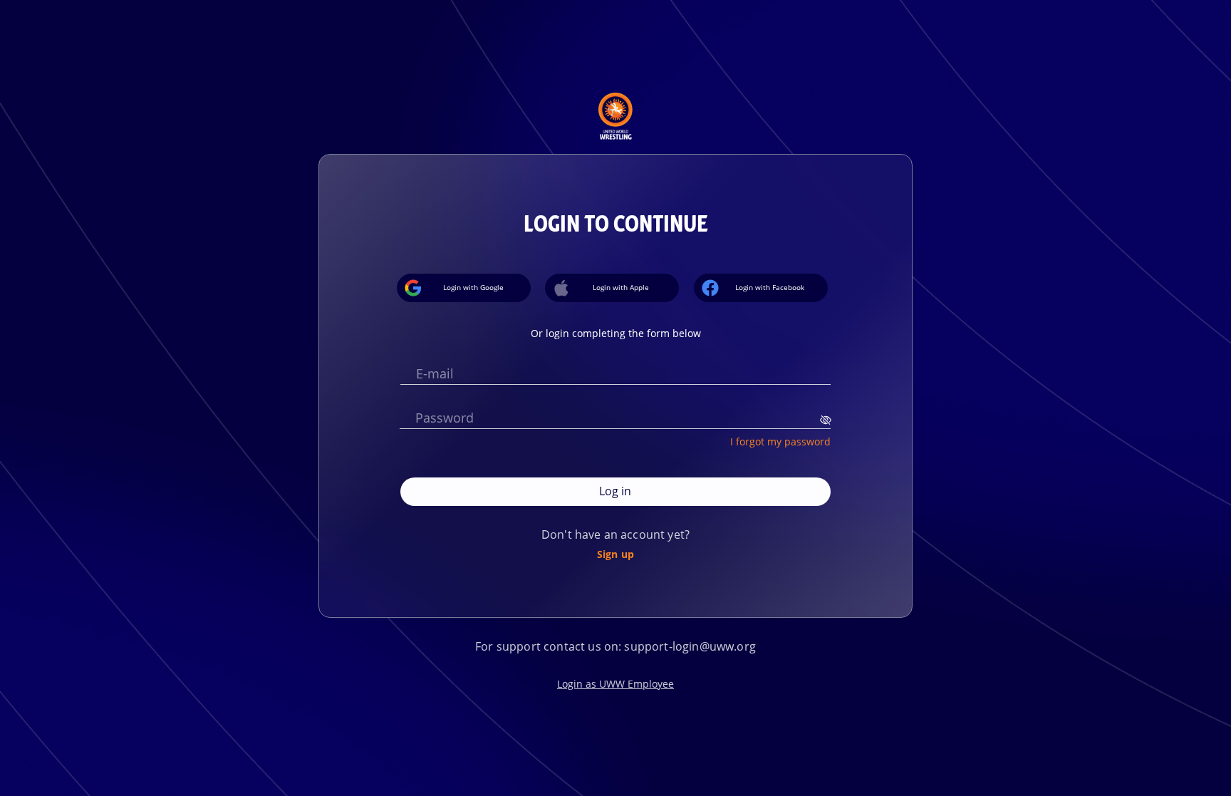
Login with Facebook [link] (769, 287)
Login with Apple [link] (621, 287)
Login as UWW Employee (615, 684)
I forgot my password (780, 441)
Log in (615, 491)
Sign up (615, 553)
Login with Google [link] (473, 287)
